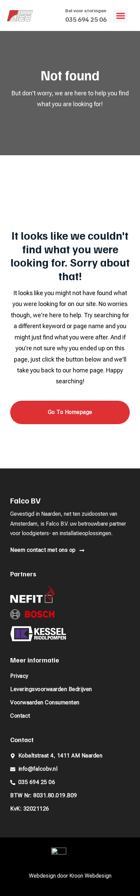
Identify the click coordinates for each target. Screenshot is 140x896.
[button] (120, 16)
